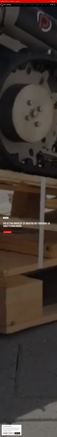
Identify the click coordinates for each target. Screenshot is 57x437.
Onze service (32, 4)
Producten (25, 4)
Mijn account (53, 1)
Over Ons (19, 4)
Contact (42, 4)
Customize (6, 433)
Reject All (11, 433)
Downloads (37, 4)
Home (15, 4)
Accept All (17, 433)
